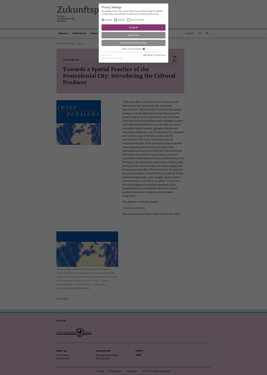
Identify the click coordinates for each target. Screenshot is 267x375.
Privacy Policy (159, 55)
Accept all (133, 27)
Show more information (132, 49)
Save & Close (133, 35)
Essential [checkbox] (108, 20)
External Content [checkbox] (137, 20)
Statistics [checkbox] (121, 20)
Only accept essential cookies (133, 42)
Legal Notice (148, 55)
